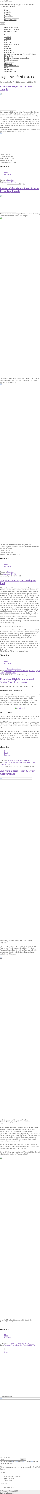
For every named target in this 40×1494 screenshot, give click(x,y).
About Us (7, 12)
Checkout (7, 42)
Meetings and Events (11, 27)
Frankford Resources (11, 31)
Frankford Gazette (6, 1)
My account (8, 64)
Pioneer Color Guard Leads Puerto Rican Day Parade (19, 190)
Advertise (7, 39)
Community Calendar (11, 18)
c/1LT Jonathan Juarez (26, 766)
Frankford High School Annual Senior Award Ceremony (17, 680)
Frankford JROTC (9, 182)
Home (6, 10)
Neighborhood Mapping (12, 1476)
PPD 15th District (10, 1478)
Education (10, 180)
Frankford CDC (9, 1487)
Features (11, 1343)
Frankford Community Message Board (17, 58)
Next (6, 1352)
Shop (6, 68)
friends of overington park (26, 671)
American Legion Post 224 (13, 1345)
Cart (5, 41)
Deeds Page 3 (9, 52)
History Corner (9, 62)
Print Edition (8, 16)
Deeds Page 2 (9, 50)
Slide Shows (8, 69)
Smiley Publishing (10, 20)
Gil (35, 82)
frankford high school (11, 762)
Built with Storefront (7, 1493)
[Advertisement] (20, 1375)
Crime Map (8, 48)
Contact (6, 14)
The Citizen (8, 1480)
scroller (7, 764)
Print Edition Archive (11, 66)
